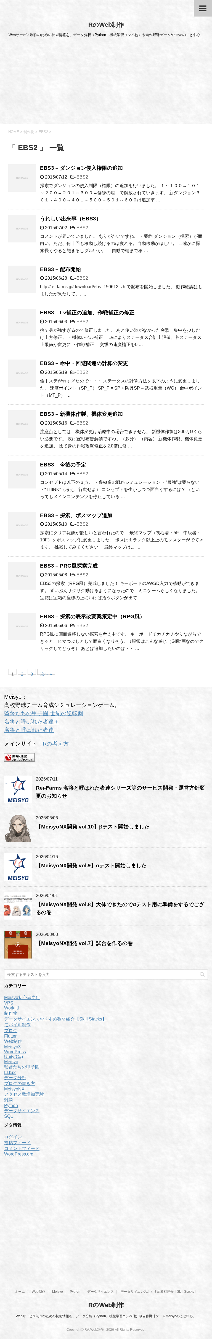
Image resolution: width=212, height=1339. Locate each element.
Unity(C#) (13, 1056)
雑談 (8, 1100)
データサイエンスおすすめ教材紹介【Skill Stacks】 (55, 1019)
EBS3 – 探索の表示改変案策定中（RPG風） (92, 616)
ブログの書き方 (19, 1083)
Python (11, 1105)
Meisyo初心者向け (22, 997)
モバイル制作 (17, 1024)
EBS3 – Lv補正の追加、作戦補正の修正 (87, 312)
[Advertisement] (106, 82)
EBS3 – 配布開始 (60, 269)
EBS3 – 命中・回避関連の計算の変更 (84, 363)
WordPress (15, 1051)
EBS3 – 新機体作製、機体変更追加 (81, 414)
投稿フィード (17, 1142)
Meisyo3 (12, 1046)
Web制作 (13, 1041)
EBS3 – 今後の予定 (63, 465)
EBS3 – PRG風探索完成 (69, 566)
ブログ (10, 1030)
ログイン (13, 1137)
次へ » (46, 673)
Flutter (10, 1036)
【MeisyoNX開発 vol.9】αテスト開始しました (91, 865)
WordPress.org (18, 1154)
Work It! (11, 1008)
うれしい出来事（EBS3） (70, 219)
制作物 (10, 1013)
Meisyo (11, 1061)
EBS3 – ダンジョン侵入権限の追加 (81, 168)
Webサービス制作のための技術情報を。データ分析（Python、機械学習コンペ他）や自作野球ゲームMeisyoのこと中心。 (106, 1316)
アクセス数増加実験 (24, 1094)
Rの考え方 (56, 744)
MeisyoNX (14, 1089)
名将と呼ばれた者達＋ (31, 722)
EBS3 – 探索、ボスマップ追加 (76, 515)
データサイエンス (21, 1110)
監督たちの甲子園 (21, 1067)
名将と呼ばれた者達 (29, 730)
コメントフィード (21, 1148)
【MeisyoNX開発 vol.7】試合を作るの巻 (84, 943)
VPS (8, 1003)
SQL (8, 1116)
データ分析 (15, 1077)
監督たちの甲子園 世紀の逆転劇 (43, 713)
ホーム (20, 1292)
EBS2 (82, 177)
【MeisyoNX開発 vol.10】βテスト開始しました (93, 827)
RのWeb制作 (106, 24)
